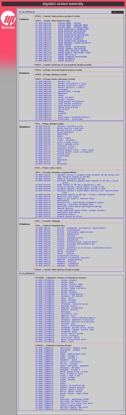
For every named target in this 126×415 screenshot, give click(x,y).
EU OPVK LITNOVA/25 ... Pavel (50, 395)
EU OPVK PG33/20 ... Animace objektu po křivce (59, 216)
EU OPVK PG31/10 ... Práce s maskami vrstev (57, 144)
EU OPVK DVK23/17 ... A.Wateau (51, 113)
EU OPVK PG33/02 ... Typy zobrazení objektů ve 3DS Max (63, 177)
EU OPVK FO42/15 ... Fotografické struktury (57, 256)
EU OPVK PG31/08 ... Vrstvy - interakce (55, 140)
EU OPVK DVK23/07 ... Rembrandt (51, 93)
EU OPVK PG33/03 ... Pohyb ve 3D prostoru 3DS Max (60, 179)
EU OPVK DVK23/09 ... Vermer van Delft (55, 97)
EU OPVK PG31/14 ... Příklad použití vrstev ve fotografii (64, 152)
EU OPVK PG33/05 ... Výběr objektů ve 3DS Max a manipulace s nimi (68, 185)
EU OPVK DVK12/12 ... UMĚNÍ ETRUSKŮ (53, 45)
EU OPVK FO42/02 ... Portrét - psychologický (58, 230)
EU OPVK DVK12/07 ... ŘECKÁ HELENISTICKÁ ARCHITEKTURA (62, 35)
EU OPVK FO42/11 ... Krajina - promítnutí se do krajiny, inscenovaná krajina (73, 248)
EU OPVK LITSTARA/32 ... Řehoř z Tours (55, 341)
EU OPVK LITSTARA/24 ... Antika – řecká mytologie (60, 326)
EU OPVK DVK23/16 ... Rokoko (50, 111)
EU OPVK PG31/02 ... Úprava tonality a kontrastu (60, 128)
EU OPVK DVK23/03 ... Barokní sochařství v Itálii (60, 86)
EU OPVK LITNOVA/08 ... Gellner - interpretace (59, 362)
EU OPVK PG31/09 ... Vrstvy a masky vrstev (57, 142)
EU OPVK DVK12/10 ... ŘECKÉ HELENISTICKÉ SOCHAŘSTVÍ (61, 41)
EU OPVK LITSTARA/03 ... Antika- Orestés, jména (59, 284)
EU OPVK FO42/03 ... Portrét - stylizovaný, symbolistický (64, 232)
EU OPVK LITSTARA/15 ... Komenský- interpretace (59, 308)
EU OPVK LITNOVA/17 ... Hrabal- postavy (55, 380)
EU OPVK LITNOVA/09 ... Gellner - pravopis (57, 364)
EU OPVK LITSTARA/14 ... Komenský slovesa (56, 306)
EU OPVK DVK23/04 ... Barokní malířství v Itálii (60, 87)
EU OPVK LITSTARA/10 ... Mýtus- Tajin (54, 298)
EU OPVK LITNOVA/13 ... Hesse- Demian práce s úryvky (62, 372)
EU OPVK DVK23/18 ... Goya (49, 115)
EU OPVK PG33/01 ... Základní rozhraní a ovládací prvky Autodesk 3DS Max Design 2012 (77, 175)
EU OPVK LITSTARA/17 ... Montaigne (53, 312)
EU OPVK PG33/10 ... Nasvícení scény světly (57, 197)
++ (114, 12)
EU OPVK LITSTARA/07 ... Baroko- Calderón (56, 292)
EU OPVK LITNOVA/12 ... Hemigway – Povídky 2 (58, 370)
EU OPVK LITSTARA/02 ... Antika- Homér (55, 282)
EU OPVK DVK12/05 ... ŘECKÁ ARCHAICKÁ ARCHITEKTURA (61, 31)
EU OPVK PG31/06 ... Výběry (49, 136)
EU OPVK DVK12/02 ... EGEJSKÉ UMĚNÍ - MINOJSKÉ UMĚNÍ (62, 25)
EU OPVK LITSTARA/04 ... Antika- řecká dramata (59, 286)
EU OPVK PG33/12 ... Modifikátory (52, 201)
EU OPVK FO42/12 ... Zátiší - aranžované (56, 250)
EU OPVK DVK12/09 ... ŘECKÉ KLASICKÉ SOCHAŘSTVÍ (59, 39)
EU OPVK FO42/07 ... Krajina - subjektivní (57, 240)
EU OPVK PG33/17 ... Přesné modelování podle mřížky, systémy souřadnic (70, 210)
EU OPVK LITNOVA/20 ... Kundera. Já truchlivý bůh (60, 385)
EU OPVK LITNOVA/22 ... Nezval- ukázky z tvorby (59, 389)
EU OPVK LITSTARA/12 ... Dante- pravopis (56, 302)
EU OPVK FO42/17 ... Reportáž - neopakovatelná (59, 260)
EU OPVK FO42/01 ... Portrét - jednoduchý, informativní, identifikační (70, 228)
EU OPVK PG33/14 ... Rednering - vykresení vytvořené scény (65, 204)
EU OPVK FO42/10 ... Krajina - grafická (55, 246)
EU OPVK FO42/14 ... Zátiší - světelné (55, 254)
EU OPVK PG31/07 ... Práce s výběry (53, 138)
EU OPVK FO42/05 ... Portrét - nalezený (55, 236)
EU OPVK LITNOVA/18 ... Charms (51, 382)
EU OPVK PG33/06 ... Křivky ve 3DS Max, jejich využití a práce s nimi (70, 187)
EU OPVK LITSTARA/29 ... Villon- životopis (57, 336)
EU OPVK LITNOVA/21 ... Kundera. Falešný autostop (60, 387)
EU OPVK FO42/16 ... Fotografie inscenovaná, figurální (63, 258)
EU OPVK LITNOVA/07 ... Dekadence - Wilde (56, 360)
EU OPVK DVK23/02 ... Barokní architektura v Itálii (61, 84)
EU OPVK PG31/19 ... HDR (48, 162)
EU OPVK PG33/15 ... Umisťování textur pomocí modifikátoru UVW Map (69, 206)
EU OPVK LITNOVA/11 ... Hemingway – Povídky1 (58, 368)
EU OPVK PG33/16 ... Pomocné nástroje (54, 208)
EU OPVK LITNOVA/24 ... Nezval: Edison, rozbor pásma (62, 393)
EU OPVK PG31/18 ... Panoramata (51, 160)
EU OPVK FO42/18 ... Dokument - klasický (56, 262)
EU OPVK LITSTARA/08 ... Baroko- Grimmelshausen (59, 294)
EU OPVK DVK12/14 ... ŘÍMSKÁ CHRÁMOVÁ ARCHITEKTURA (61, 49)
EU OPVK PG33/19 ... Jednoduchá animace (55, 214)
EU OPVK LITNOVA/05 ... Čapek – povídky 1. (57, 356)
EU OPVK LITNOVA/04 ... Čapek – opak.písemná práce (61, 354)
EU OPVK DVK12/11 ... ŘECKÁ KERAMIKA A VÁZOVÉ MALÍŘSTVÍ (63, 43)
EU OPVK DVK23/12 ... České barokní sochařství (59, 103)
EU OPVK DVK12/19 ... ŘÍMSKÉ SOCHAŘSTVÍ (55, 59)
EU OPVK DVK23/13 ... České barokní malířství (58, 105)
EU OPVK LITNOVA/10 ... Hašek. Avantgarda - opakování (62, 366)
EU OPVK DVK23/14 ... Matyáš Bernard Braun (57, 107)
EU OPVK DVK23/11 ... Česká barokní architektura (60, 101)
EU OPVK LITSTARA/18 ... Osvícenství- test (57, 314)
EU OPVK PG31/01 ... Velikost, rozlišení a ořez (59, 126)
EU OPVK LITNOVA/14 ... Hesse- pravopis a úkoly (59, 374)
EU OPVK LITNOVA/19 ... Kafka (50, 384)
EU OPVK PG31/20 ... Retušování (51, 164)
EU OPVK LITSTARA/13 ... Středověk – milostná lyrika (62, 304)
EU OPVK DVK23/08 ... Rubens (50, 95)
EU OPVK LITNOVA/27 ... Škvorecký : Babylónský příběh (62, 399)
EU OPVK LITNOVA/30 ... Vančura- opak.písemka (58, 405)
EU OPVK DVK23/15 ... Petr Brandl (52, 109)
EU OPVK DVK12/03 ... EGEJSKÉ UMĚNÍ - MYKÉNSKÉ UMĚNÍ (62, 27)
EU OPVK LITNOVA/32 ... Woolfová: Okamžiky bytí (59, 409)
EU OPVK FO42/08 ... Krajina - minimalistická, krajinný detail (67, 242)
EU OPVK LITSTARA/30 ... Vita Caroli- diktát (58, 337)
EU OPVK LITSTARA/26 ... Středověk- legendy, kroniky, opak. (65, 330)
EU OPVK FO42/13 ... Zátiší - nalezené (55, 252)
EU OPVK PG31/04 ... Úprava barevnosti (55, 132)
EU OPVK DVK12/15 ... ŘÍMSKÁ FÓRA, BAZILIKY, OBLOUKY (62, 51)
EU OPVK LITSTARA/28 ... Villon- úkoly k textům (59, 334)
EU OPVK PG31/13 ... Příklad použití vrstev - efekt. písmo (65, 150)
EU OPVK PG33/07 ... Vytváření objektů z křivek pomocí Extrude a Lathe (70, 189)
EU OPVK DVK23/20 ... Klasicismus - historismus (59, 119)
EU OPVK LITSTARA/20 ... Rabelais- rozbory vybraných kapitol (66, 318)
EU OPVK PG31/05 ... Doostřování (52, 134)
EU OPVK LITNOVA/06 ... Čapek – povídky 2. (57, 358)
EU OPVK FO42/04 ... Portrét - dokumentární (57, 234)
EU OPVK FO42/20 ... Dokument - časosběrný (57, 266)
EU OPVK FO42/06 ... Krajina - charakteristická (59, 238)
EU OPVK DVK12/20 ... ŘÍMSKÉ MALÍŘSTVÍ (55, 61)
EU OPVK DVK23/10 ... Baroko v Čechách (55, 99)
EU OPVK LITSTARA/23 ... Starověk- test (55, 324)
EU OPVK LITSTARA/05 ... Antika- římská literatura (61, 288)
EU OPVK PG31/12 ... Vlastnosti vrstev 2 (56, 148)
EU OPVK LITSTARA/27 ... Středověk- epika (56, 332)
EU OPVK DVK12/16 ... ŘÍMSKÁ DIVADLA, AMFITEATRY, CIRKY (63, 53)
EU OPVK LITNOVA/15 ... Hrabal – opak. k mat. (58, 376)
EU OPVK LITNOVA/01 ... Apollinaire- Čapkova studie (61, 348)
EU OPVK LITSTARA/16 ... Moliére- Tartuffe (57, 310)
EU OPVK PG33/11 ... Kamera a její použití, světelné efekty (65, 199)
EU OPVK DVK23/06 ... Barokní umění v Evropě (58, 91)
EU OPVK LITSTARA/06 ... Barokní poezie (55, 290)
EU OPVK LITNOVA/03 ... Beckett (51, 352)
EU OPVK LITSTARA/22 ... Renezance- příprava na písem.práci (65, 322)
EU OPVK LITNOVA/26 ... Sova (50, 397)
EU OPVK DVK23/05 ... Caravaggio (52, 89)
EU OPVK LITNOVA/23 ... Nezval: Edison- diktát (59, 391)
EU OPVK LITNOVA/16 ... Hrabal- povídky (55, 378)
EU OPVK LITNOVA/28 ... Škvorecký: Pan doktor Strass (62, 401)
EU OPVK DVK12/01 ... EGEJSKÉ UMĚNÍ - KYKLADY (58, 23)
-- (120, 12)
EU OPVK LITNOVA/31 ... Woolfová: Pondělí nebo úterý (62, 407)
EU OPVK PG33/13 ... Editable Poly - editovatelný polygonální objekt (69, 202)
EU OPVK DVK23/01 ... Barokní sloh (53, 82)
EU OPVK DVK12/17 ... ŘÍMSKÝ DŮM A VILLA (56, 55)
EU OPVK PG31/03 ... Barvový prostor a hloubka (59, 130)
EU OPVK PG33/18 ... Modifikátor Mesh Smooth (58, 212)
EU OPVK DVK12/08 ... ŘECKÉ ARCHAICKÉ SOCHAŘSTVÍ (60, 37)
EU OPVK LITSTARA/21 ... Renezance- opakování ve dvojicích (65, 320)
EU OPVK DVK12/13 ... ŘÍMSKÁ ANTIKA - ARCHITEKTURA (61, 47)
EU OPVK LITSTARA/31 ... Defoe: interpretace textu (61, 339)
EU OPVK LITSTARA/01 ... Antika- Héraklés (56, 280)
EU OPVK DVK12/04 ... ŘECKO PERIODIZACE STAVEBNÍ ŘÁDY (62, 29)
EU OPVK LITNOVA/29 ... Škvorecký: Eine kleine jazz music (64, 403)
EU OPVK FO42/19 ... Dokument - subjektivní (57, 264)
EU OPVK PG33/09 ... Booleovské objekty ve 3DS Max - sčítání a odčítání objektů (75, 195)
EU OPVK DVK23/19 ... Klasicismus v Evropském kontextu (63, 117)
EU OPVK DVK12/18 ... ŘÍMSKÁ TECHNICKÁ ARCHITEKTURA (61, 57)
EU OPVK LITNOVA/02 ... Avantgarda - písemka (58, 350)
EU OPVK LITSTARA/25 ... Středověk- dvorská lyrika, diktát (65, 328)
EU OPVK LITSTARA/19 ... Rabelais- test (55, 316)
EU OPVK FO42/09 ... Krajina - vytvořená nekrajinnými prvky (65, 244)
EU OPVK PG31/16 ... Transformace (52, 156)
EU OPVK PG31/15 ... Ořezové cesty (53, 154)
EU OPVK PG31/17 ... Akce (48, 158)
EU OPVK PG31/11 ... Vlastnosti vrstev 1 (56, 146)
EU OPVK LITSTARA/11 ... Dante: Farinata (56, 300)
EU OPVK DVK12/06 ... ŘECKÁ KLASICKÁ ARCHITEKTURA (60, 33)
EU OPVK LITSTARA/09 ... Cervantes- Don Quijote (59, 296)
